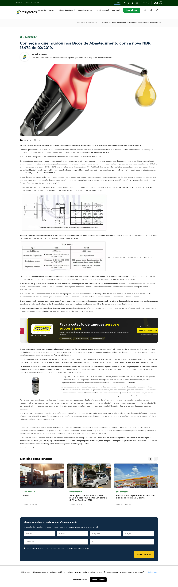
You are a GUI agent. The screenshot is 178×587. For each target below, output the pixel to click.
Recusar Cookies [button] (80, 579)
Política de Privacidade (33, 3)
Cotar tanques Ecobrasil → (142, 330)
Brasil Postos (81, 22)
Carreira (115, 10)
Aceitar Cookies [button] (98, 579)
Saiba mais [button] (152, 572)
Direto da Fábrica (66, 10)
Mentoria (42, 10)
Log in (145, 3)
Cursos (51, 10)
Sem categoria (92, 22)
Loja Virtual (131, 10)
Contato (19, 3)
